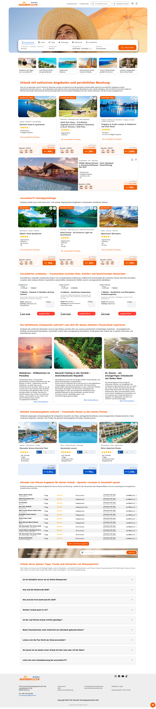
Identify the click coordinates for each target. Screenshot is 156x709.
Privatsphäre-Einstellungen (93, 686)
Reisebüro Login (117, 686)
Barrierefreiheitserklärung (93, 688)
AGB (59, 688)
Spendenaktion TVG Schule (121, 690)
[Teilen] (50, 98)
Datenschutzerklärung (65, 690)
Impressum (62, 686)
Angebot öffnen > (46, 314)
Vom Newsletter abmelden (108, 556)
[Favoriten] (54, 98)
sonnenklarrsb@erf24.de (27, 695)
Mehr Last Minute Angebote (78, 544)
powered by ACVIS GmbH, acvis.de (78, 705)
